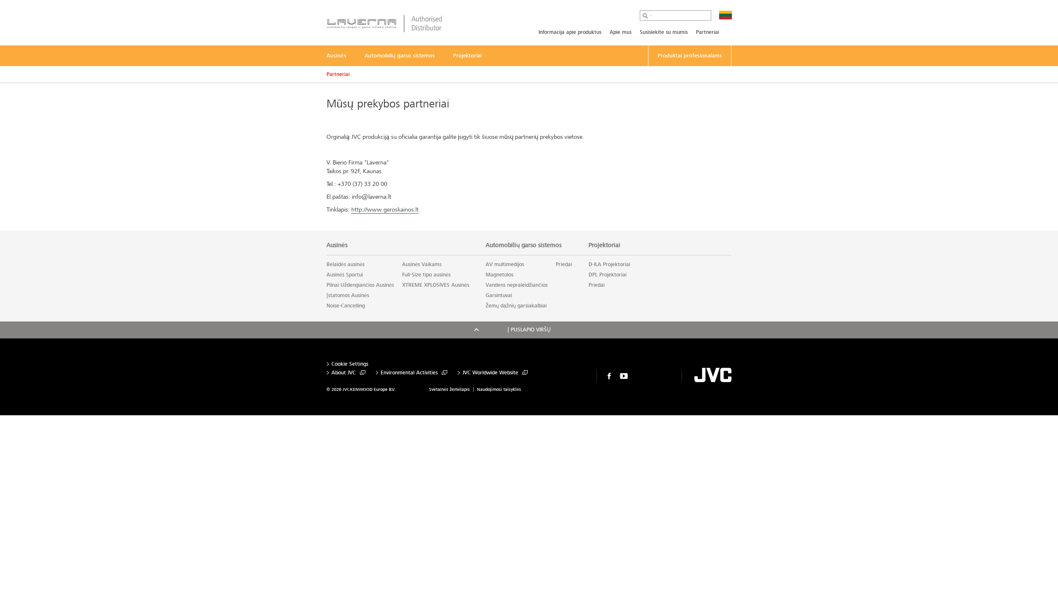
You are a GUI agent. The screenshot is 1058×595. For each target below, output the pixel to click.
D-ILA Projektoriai (609, 264)
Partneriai (707, 32)
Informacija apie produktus (570, 32)
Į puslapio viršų (529, 329)
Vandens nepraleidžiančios (517, 285)
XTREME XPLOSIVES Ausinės (435, 285)
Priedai (564, 264)
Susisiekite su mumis (664, 32)
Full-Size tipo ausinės (426, 274)
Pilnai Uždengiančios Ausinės (360, 285)
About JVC (343, 373)
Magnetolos (499, 274)
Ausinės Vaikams (421, 264)
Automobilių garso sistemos (524, 245)
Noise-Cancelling (345, 305)
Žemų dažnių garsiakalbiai (516, 305)
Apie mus (620, 32)
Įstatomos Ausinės (347, 295)
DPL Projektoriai (608, 274)
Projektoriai (604, 245)
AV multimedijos (505, 264)
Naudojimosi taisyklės (499, 389)
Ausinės (337, 245)
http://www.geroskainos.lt (385, 209)
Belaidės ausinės (345, 264)
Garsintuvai (499, 295)
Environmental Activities (409, 373)
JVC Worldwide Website (490, 373)
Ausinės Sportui (344, 274)
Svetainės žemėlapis (449, 389)
